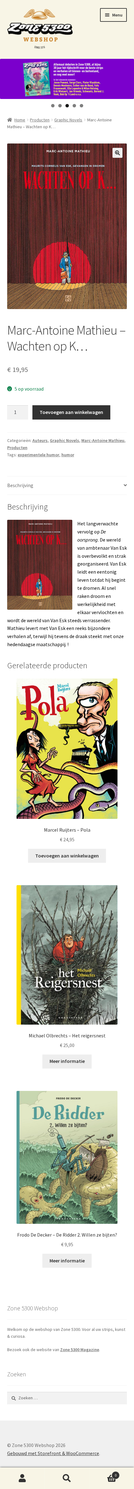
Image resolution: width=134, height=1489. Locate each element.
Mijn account (22, 1478)
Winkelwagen (103, 1472)
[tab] (67, 486)
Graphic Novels (68, 120)
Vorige (7, 77)
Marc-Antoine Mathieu (102, 440)
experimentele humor (38, 455)
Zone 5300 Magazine (79, 1349)
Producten (40, 120)
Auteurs (40, 440)
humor (67, 455)
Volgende (126, 77)
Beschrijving (20, 485)
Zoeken (67, 1478)
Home (19, 120)
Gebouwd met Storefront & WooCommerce (53, 1453)
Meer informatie (67, 1061)
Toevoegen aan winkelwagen (71, 412)
